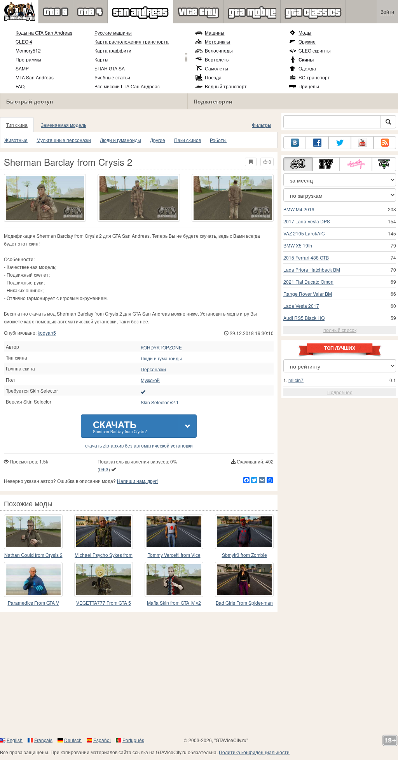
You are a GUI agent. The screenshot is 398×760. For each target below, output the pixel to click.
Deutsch (73, 740)
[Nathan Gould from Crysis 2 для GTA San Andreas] (33, 531)
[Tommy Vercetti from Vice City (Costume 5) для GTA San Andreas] (174, 531)
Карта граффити (112, 50)
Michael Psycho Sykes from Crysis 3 (104, 555)
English (15, 740)
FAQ (20, 86)
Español (102, 740)
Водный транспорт (226, 86)
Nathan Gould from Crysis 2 (33, 554)
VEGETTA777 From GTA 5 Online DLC (103, 603)
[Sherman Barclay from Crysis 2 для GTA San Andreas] (45, 198)
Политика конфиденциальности (254, 752)
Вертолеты (217, 59)
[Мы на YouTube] (362, 142)
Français (43, 740)
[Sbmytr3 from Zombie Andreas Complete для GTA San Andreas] (244, 531)
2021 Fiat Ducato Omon (308, 281)
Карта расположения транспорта (131, 41)
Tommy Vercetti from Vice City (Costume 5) (174, 555)
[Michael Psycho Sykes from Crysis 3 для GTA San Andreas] (103, 531)
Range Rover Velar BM (307, 293)
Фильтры (261, 124)
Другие (157, 140)
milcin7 (296, 380)
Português (133, 740)
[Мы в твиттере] (339, 142)
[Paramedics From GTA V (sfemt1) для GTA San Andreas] (33, 579)
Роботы (218, 140)
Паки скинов (187, 140)
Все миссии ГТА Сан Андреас (127, 86)
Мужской (150, 380)
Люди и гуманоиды (120, 140)
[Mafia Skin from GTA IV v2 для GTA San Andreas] (174, 579)
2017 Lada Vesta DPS (306, 221)
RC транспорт (314, 77)
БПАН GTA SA (109, 68)
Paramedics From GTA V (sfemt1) (33, 603)
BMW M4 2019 (298, 209)
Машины (214, 32)
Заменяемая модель (63, 124)
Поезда (213, 77)
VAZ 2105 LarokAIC (304, 233)
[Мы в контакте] (294, 142)
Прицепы (308, 86)
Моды (304, 32)
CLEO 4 (24, 41)
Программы (28, 59)
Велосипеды (219, 50)
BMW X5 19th (297, 245)
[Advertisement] (199, 674)
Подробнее (340, 392)
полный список (339, 329)
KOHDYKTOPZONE (161, 347)
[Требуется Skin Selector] (143, 391)
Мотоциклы (217, 41)
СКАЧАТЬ (120, 426)
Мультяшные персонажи (64, 140)
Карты (101, 59)
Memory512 (28, 50)
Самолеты (216, 68)
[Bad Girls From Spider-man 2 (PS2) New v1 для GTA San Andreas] (244, 579)
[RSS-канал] (385, 142)
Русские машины (113, 32)
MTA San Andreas (35, 77)
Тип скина (17, 124)
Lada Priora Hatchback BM (311, 269)
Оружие (307, 41)
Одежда (307, 68)
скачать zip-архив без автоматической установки (139, 445)
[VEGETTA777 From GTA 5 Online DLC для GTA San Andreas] (103, 579)
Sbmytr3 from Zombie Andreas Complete (244, 555)
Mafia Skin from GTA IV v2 (174, 602)
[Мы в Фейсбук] (317, 142)
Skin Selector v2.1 (160, 402)
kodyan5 (47, 332)
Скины (306, 59)
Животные (16, 140)
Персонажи (153, 369)
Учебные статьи (112, 77)
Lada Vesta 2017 (301, 305)
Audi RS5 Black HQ (304, 317)
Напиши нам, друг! (137, 480)
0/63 (103, 469)
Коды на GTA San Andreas (44, 32)
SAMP (22, 68)
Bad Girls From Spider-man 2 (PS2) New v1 (244, 603)
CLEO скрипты (314, 50)
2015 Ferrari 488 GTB (306, 257)
